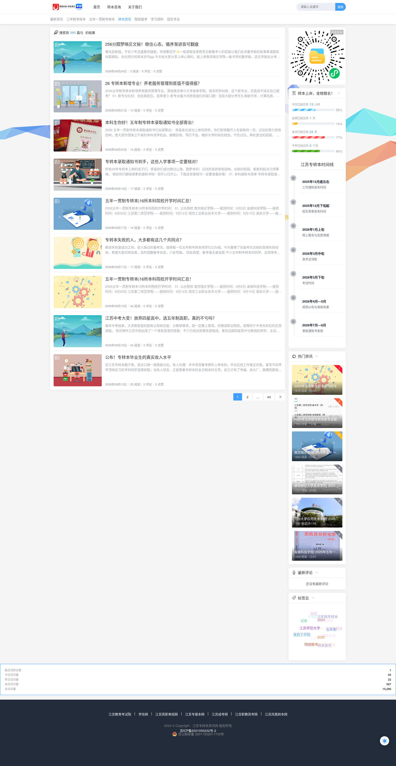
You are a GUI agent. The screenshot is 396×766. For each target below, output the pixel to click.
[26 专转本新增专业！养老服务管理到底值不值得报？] (78, 96)
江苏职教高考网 (246, 714)
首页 (96, 6)
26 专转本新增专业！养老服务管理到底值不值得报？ (153, 83)
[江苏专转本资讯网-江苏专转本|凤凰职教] (69, 7)
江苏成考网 (220, 714)
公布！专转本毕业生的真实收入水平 (138, 357)
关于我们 (135, 6)
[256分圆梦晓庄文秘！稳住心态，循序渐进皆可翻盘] (78, 57)
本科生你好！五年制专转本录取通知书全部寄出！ (150, 122)
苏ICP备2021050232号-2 (198, 730)
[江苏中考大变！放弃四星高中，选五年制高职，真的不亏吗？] (78, 331)
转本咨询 (114, 6)
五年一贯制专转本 (102, 19)
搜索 (341, 7)
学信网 (143, 714)
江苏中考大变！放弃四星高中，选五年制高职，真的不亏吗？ (161, 318)
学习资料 (157, 19)
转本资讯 (124, 19)
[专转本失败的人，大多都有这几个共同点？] (78, 253)
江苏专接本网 (194, 714)
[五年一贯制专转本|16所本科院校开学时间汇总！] (78, 214)
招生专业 (173, 19)
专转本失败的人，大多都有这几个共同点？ (144, 239)
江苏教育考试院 (120, 714)
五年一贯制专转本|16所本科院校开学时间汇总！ (149, 200)
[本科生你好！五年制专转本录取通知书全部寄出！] (78, 135)
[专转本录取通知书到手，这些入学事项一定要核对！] (78, 175)
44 (269, 397)
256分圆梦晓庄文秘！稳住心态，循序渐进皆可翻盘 (152, 44)
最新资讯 (56, 19)
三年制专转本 (76, 19)
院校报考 (141, 19)
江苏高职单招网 (166, 714)
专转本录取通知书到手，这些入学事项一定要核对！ (152, 161)
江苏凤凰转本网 (276, 714)
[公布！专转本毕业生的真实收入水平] (78, 370)
